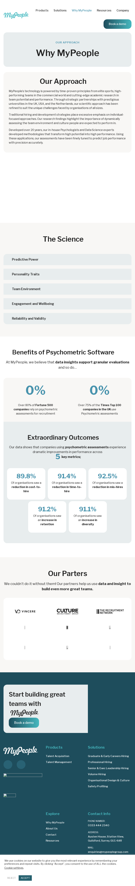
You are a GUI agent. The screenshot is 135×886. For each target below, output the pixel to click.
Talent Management (59, 762)
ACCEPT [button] (25, 878)
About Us (51, 828)
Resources (52, 840)
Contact (51, 834)
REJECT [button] (11, 878)
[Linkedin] (8, 764)
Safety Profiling (98, 786)
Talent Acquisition (57, 756)
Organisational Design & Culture (109, 780)
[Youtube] (21, 764)
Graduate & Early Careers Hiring (108, 756)
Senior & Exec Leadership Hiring (108, 768)
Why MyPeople (82, 10)
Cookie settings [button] (13, 867)
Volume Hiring (97, 774)
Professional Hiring (100, 762)
